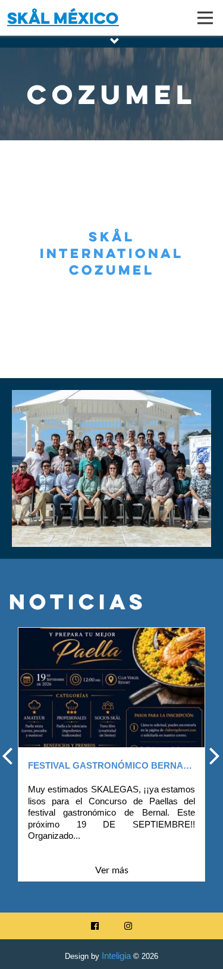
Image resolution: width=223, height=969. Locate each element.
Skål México (63, 18)
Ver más (111, 870)
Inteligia (116, 956)
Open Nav (205, 18)
